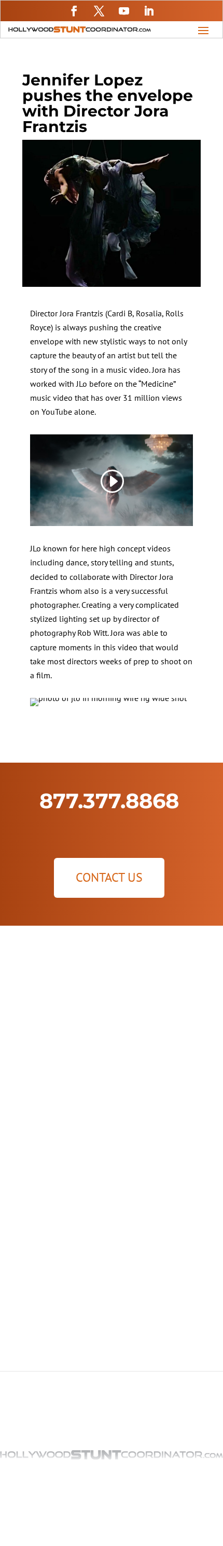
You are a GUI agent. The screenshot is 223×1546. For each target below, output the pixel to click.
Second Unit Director (112, 1133)
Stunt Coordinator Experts (112, 1301)
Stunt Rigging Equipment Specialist (111, 1073)
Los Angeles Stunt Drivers (111, 1042)
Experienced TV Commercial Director (112, 1195)
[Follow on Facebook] (74, 11)
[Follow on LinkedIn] (148, 11)
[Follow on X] (99, 11)
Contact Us (109, 877)
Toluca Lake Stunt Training (111, 1317)
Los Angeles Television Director (111, 1179)
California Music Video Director (111, 1164)
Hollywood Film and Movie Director (111, 1148)
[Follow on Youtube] (124, 11)
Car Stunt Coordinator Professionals (111, 1286)
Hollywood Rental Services (112, 1011)
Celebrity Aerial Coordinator (111, 1270)
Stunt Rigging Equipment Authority (111, 1333)
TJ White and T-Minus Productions (111, 1255)
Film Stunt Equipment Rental (111, 1026)
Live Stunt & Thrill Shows (111, 1057)
